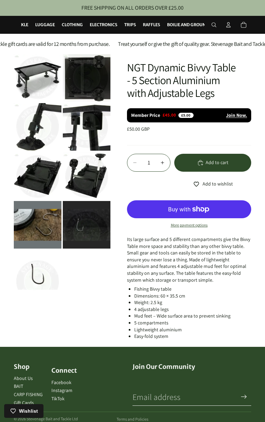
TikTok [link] (58, 398)
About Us (23, 378)
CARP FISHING (28, 394)
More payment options (189, 225)
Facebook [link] (61, 382)
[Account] (228, 24)
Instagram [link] (61, 390)
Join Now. (236, 115)
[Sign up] (244, 397)
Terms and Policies (132, 419)
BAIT (18, 386)
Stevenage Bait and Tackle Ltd (52, 418)
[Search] (214, 24)
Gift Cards (24, 403)
